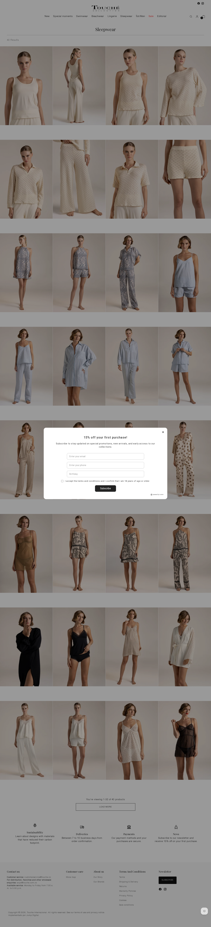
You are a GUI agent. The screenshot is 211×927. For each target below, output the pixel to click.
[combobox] (70, 483)
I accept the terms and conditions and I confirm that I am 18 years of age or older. (107, 498)
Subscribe (105, 505)
